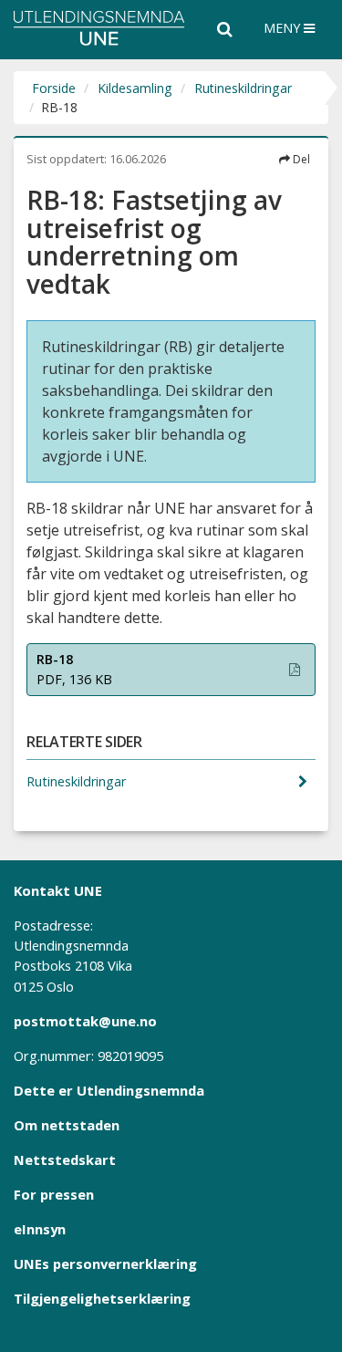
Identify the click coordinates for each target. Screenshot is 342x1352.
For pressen (54, 1194)
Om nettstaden (66, 1125)
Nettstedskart (65, 1159)
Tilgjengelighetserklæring (102, 1298)
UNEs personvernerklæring (105, 1263)
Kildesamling (135, 88)
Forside (54, 88)
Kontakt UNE (58, 890)
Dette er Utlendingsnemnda (109, 1090)
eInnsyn (40, 1229)
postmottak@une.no (85, 1021)
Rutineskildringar (243, 88)
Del (300, 159)
